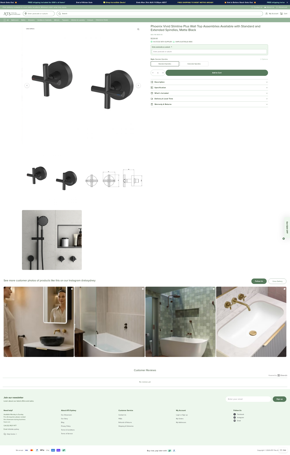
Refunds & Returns (125, 422)
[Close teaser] (284, 238)
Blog (62, 422)
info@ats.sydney (13, 429)
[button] (160, 13)
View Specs (30, 29)
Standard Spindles (164, 64)
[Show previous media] (27, 85)
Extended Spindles (194, 64)
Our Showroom (66, 415)
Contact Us (122, 415)
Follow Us (259, 281)
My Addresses (181, 422)
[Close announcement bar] (287, 2)
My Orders (180, 418)
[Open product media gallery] (138, 29)
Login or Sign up (182, 415)
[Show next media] (138, 85)
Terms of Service (67, 433)
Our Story (64, 418)
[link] (39, 322)
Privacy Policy (66, 426)
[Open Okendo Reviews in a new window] (278, 375)
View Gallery (277, 281)
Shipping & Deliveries (126, 426)
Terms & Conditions (68, 430)
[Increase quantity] (163, 73)
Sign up (280, 399)
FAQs (120, 418)
